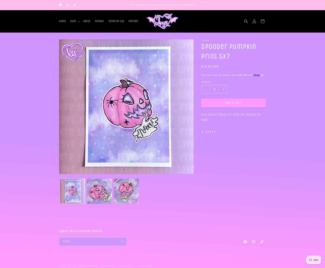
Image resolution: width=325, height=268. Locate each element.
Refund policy (108, 266)
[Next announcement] (202, 5)
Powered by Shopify (88, 266)
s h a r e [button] (210, 131)
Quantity (206, 82)
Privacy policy (126, 266)
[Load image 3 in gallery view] (126, 191)
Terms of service (145, 266)
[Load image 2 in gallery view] (99, 191)
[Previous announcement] (122, 5)
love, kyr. (72, 266)
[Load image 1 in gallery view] (72, 191)
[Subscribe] (122, 241)
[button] (74, 21)
